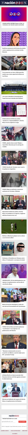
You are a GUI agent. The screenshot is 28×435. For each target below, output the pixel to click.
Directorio (24, 430)
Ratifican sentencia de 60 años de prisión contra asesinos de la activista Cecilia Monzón (14, 50)
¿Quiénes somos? (5, 430)
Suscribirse (22, 421)
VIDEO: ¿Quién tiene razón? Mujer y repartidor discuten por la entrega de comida (12, 144)
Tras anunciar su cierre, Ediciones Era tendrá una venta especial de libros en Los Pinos (13, 74)
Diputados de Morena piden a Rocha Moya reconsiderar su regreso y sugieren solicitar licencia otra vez (13, 213)
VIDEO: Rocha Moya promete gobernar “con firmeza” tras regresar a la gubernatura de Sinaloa (13, 328)
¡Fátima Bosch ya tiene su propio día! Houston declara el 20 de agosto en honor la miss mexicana (14, 376)
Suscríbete (14, 433)
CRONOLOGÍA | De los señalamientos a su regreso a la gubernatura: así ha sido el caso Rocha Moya (13, 282)
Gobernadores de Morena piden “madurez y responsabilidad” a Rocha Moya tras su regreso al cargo (13, 120)
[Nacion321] (14, 3)
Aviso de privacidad (15, 430)
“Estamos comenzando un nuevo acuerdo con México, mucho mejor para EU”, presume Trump (13, 352)
